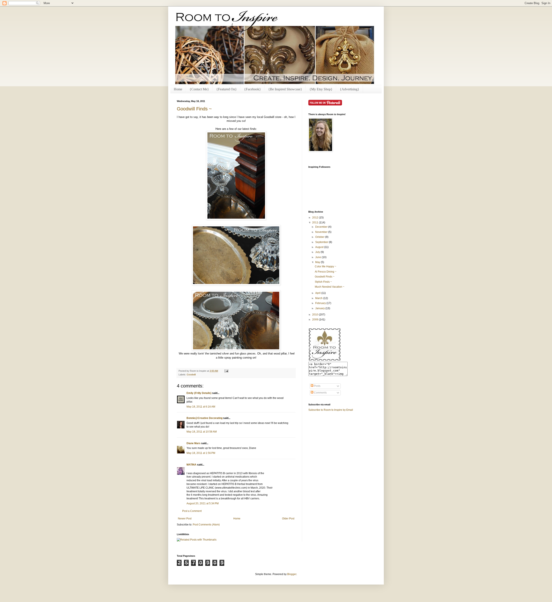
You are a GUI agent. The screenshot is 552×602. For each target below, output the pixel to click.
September (322, 242)
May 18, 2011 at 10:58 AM (202, 431)
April (318, 293)
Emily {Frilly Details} (199, 393)
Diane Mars (194, 443)
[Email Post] (225, 371)
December (321, 226)
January (320, 308)
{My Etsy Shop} (320, 89)
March (319, 298)
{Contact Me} (199, 89)
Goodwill (191, 374)
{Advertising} (349, 89)
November (321, 232)
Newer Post (184, 518)
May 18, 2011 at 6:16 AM (201, 406)
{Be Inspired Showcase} (285, 89)
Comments (320, 392)
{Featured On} (226, 89)
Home (178, 89)
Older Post (288, 518)
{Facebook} (252, 89)
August (319, 247)
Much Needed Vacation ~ (329, 286)
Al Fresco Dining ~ (325, 271)
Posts (316, 385)
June (318, 257)
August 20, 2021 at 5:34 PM (203, 503)
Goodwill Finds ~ (194, 108)
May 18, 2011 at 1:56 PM (201, 453)
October (320, 236)
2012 (315, 217)
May (318, 262)
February (320, 303)
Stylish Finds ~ (323, 281)
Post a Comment (192, 511)
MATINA (191, 464)
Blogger (291, 574)
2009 (315, 319)
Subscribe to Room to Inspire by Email (330, 409)
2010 (315, 314)
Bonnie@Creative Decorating (205, 418)
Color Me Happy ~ (325, 266)
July (318, 252)
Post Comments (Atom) (206, 524)
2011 (315, 222)
